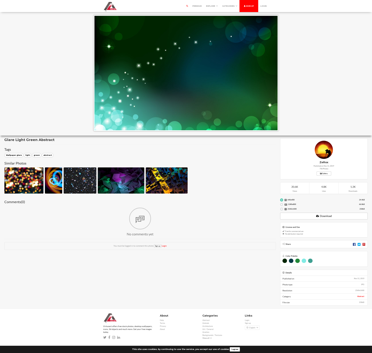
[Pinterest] (363, 244)
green (37, 155)
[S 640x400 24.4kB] (281, 199)
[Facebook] (354, 244)
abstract (47, 155)
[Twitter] (359, 244)
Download (325, 216)
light (27, 155)
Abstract (360, 296)
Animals (205, 323)
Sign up (250, 6)
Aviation (205, 332)
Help (162, 320)
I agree (234, 349)
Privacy (163, 326)
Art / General (207, 329)
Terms (162, 323)
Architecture (207, 326)
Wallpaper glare (14, 155)
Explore (210, 6)
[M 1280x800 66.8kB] (281, 204)
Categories (228, 6)
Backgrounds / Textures (212, 335)
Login (263, 6)
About (162, 329)
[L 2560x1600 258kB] (281, 209)
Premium (197, 6)
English (252, 328)
